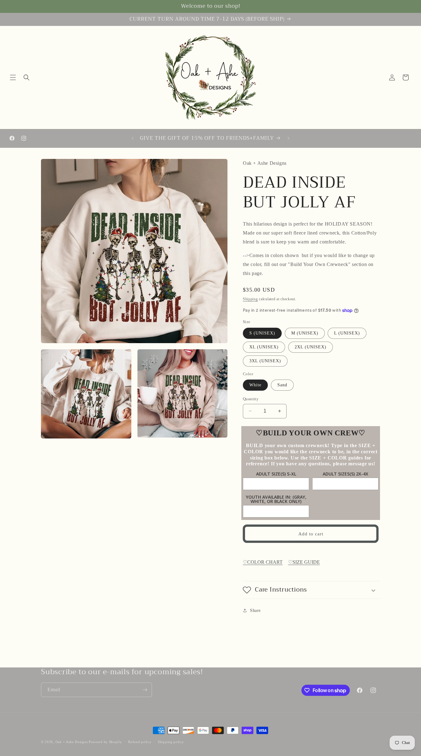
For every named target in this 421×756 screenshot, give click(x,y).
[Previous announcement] (132, 138)
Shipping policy (171, 742)
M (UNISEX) (304, 333)
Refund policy (139, 742)
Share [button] (255, 610)
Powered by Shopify (105, 742)
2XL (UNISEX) (310, 347)
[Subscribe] (145, 690)
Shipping (250, 299)
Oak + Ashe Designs (71, 742)
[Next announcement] (288, 138)
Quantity (251, 399)
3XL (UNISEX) (265, 361)
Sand (282, 385)
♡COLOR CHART (263, 562)
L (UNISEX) (347, 333)
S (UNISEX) (262, 333)
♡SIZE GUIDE (304, 562)
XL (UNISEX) (264, 347)
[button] (13, 77)
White (255, 385)
